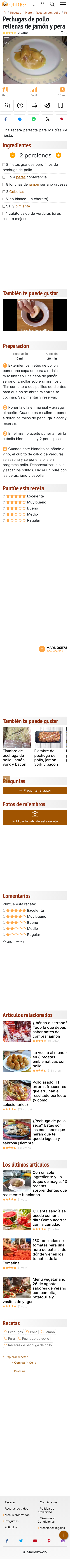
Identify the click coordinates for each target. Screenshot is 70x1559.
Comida (19, 1362)
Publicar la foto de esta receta (35, 821)
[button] (7, 60)
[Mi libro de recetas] (34, 4)
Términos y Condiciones (46, 1520)
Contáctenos (48, 1502)
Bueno (32, 508)
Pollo (33, 1332)
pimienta (22, 206)
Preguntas (11, 1521)
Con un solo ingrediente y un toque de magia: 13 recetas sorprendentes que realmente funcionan (35, 1183)
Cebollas (16, 192)
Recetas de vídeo (16, 1508)
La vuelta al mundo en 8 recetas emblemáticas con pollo (50, 1059)
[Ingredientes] (6, 779)
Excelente (35, 496)
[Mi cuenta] (42, 4)
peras (20, 177)
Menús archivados (17, 1515)
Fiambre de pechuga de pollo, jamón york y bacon (14, 758)
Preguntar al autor (37, 790)
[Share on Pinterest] (61, 119)
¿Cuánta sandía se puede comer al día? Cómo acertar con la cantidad (49, 1218)
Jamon (50, 1332)
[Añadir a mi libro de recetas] (60, 106)
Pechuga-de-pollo (35, 1338)
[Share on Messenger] (19, 119)
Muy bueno (36, 502)
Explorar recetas (17, 1357)
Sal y (18, 206)
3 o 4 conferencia (26, 177)
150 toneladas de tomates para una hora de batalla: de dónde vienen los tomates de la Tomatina (34, 1251)
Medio (32, 514)
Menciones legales (52, 1528)
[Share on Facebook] (5, 119)
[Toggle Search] (52, 4)
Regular (33, 520)
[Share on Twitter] (47, 119)
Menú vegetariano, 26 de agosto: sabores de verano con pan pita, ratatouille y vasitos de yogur (34, 1290)
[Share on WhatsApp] (33, 119)
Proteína (19, 1371)
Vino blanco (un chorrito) (27, 199)
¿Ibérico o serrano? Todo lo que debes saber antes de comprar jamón (50, 1030)
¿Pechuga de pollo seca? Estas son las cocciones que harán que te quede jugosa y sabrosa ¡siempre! (34, 1132)
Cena (32, 1362)
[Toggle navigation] (63, 4)
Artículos (11, 1527)
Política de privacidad (46, 1510)
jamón (34, 184)
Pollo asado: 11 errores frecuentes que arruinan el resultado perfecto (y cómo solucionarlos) (34, 1093)
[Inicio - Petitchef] (4, 12)
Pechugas (15, 1332)
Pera (11, 1338)
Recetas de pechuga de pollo (30, 1345)
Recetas (10, 1502)
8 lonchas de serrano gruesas (36, 184)
